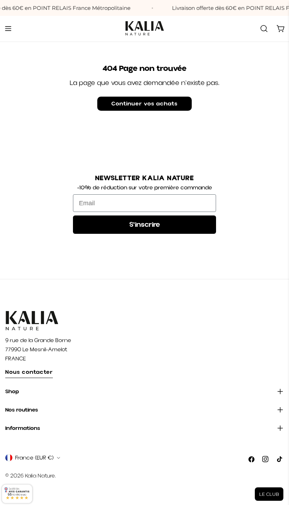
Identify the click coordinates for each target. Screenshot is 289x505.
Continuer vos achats (144, 103)
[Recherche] (264, 29)
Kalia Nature (40, 476)
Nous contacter (29, 372)
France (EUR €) (34, 458)
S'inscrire (144, 224)
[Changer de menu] (8, 29)
